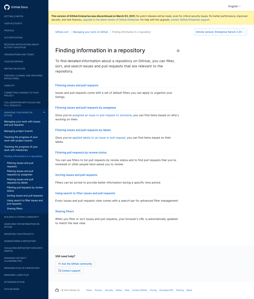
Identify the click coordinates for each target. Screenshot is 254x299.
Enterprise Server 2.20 (219, 31)
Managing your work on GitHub (18, 114)
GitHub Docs (19, 7)
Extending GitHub (14, 282)
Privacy (98, 290)
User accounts (13, 23)
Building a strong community (21, 217)
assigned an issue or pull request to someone (102, 115)
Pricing (153, 290)
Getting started (13, 16)
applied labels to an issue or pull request (98, 137)
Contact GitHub (139, 290)
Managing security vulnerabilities (15, 259)
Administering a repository (20, 241)
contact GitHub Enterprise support (190, 19)
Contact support (70, 270)
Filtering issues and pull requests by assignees (20, 173)
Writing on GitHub (14, 68)
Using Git (9, 85)
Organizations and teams (19, 54)
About (189, 290)
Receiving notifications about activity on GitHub (21, 46)
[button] (234, 6)
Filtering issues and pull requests (20, 164)
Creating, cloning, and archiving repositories (23, 77)
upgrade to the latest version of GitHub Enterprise (111, 19)
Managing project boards (18, 130)
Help (127, 290)
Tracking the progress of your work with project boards (21, 139)
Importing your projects (19, 234)
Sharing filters (14, 208)
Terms (89, 290)
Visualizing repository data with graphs (23, 249)
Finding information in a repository (23, 156)
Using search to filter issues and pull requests (25, 202)
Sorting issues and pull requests (25, 195)
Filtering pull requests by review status (25, 189)
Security (109, 290)
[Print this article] (178, 51)
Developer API (166, 290)
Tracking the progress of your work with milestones (21, 148)
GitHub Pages (11, 289)
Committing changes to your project (21, 94)
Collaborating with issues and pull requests (22, 104)
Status (119, 290)
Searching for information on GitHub (21, 225)
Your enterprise (13, 61)
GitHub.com (62, 31)
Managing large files (16, 275)
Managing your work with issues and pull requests (22, 123)
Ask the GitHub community (76, 263)
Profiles (9, 30)
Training (180, 290)
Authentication (13, 37)
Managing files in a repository (22, 268)
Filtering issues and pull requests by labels (20, 181)
